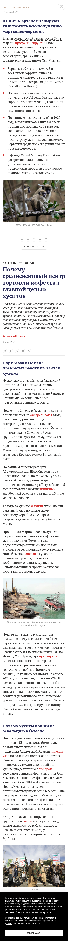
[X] (34, 239)
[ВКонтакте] (22, 239)
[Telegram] (40, 239)
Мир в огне (9, 7)
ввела (27, 821)
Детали (30, 262)
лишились (47, 489)
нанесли (29, 554)
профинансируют (29, 43)
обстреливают (41, 415)
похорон (45, 769)
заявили (36, 506)
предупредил (49, 656)
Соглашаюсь (34, 933)
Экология (23, 7)
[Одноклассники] (28, 239)
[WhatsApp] (46, 239)
